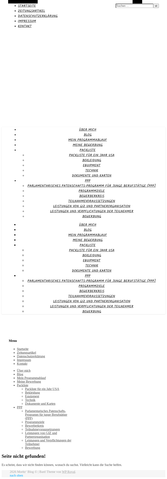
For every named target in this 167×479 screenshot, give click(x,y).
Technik (91, 170)
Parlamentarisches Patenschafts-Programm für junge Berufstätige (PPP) (91, 185)
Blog (88, 134)
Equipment (91, 165)
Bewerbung (91, 216)
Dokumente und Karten (91, 175)
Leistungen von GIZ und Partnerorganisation (91, 206)
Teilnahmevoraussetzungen (91, 201)
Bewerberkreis (91, 196)
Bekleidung (91, 160)
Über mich (87, 129)
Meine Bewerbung (88, 145)
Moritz (7, 34)
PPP (87, 180)
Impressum (27, 21)
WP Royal (68, 471)
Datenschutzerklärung (38, 16)
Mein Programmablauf (87, 139)
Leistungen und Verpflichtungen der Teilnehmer (91, 211)
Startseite (27, 5)
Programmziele (92, 190)
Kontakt (25, 26)
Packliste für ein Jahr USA (91, 155)
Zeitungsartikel (31, 10)
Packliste (88, 150)
